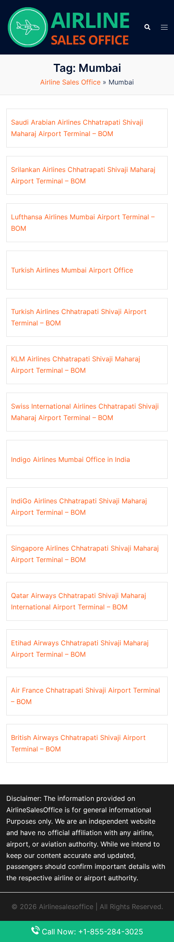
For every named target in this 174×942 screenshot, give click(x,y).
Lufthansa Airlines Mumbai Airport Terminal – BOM (83, 222)
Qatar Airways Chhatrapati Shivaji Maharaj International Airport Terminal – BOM (78, 601)
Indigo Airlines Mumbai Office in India (70, 459)
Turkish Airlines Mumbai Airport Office (72, 270)
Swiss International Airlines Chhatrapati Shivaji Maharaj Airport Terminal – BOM (85, 412)
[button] (147, 27)
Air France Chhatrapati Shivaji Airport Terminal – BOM (85, 696)
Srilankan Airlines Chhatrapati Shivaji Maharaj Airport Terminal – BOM (83, 175)
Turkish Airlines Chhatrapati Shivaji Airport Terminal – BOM (79, 317)
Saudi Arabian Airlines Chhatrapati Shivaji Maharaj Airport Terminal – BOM (77, 128)
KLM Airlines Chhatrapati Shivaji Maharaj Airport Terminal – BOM (75, 364)
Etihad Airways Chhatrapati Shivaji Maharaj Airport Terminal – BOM (80, 648)
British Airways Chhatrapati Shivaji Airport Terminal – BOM (78, 743)
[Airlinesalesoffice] (68, 26)
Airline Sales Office (70, 82)
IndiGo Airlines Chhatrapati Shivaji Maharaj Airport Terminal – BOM (79, 506)
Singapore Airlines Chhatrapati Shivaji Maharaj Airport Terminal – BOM (85, 554)
